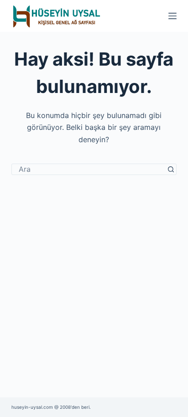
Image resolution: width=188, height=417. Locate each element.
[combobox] (89, 169)
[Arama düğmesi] (171, 169)
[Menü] (172, 16)
